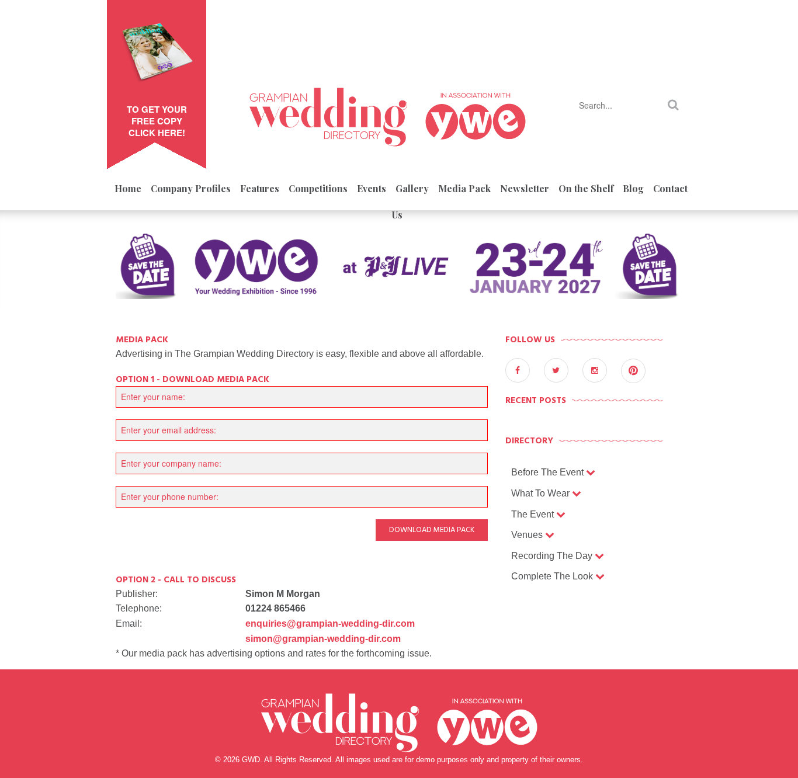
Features (259, 188)
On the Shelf (585, 188)
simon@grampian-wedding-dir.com (323, 639)
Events (371, 188)
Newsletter (524, 188)
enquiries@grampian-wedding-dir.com (330, 623)
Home (128, 188)
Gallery (412, 188)
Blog (633, 188)
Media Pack (464, 188)
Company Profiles (191, 188)
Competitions (318, 188)
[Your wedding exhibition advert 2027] (399, 271)
